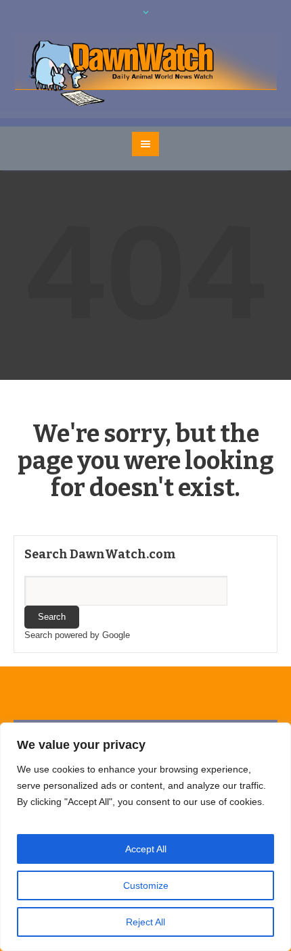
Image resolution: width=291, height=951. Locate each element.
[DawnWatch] (146, 71)
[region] (145, 837)
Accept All (145, 849)
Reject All (145, 922)
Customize (146, 885)
